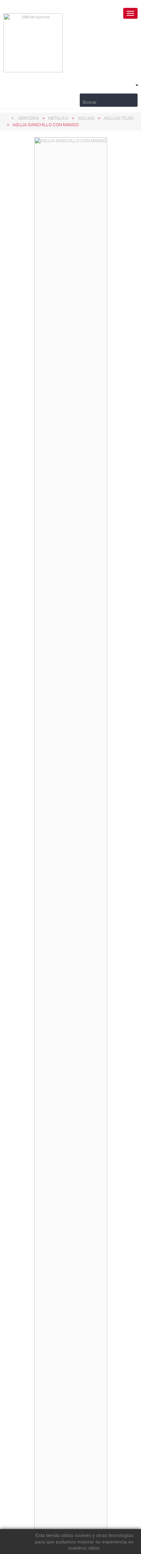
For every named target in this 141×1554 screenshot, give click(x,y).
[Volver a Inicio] (5, 118)
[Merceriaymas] (70, 42)
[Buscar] (108, 97)
